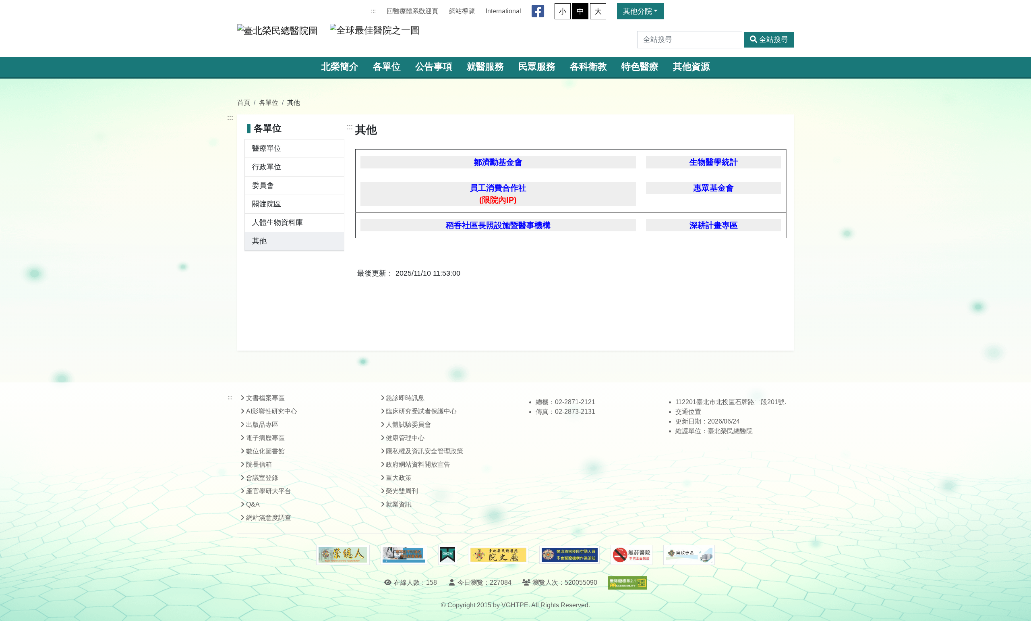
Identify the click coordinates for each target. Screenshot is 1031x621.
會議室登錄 (262, 477)
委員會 (263, 185)
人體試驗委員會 (408, 424)
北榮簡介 (339, 67)
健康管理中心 (405, 437)
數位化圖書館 (265, 451)
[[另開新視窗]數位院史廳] (498, 555)
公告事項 (433, 67)
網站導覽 (462, 11)
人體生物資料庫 (277, 222)
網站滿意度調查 (268, 517)
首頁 (243, 102)
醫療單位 (266, 148)
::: (373, 11)
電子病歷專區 (265, 437)
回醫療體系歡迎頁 (412, 11)
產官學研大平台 (268, 491)
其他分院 (637, 11)
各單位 (387, 67)
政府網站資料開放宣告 (418, 464)
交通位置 (688, 411)
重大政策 (399, 477)
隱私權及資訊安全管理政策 (424, 451)
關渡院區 (266, 204)
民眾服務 (536, 67)
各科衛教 (588, 67)
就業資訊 (399, 504)
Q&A (253, 504)
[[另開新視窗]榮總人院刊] (342, 555)
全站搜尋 (773, 39)
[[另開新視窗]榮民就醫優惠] (404, 555)
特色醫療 (639, 67)
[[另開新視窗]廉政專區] (688, 555)
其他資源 (691, 67)
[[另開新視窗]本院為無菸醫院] (631, 555)
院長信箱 (259, 464)
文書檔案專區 (265, 398)
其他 (259, 241)
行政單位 (266, 167)
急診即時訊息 (405, 398)
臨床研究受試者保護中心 (421, 411)
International (503, 11)
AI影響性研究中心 (271, 411)
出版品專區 (262, 424)
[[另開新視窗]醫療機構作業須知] (569, 555)
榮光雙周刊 (402, 491)
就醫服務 (485, 67)
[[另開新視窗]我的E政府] (447, 555)
